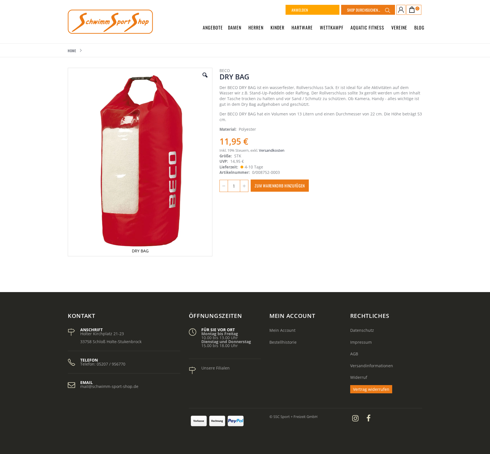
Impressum (361, 342)
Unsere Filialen (215, 368)
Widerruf (358, 377)
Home (72, 50)
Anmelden (300, 10)
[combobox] (368, 10)
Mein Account (282, 330)
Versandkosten (271, 150)
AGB (354, 353)
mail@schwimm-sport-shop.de (109, 386)
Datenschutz (362, 330)
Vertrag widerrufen (371, 389)
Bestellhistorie (283, 342)
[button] (205, 79)
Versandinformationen (371, 365)
